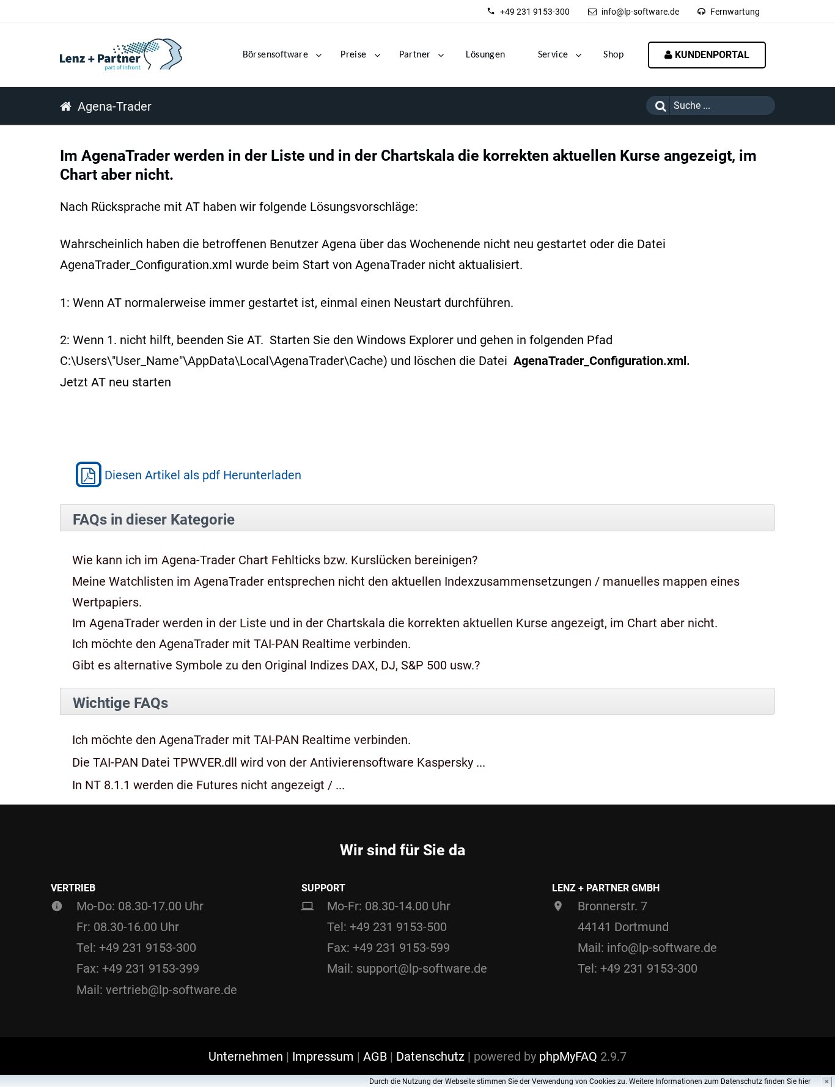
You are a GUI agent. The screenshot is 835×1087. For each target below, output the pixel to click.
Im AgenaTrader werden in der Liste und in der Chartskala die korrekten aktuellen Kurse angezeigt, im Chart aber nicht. (395, 623)
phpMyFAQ (568, 1056)
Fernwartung (735, 12)
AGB (375, 1056)
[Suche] (657, 105)
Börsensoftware (276, 55)
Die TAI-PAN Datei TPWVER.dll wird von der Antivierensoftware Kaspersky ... (278, 763)
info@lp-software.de (640, 12)
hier (804, 1081)
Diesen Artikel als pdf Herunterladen (203, 475)
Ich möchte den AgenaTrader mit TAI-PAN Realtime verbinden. (241, 643)
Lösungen (485, 55)
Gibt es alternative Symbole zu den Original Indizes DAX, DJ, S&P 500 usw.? (276, 665)
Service (553, 55)
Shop (613, 55)
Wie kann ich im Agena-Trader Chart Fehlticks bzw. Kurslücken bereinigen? (274, 560)
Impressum (323, 1056)
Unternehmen (245, 1056)
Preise (353, 55)
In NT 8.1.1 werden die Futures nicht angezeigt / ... (208, 785)
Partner (415, 55)
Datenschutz (430, 1056)
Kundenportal (710, 55)
